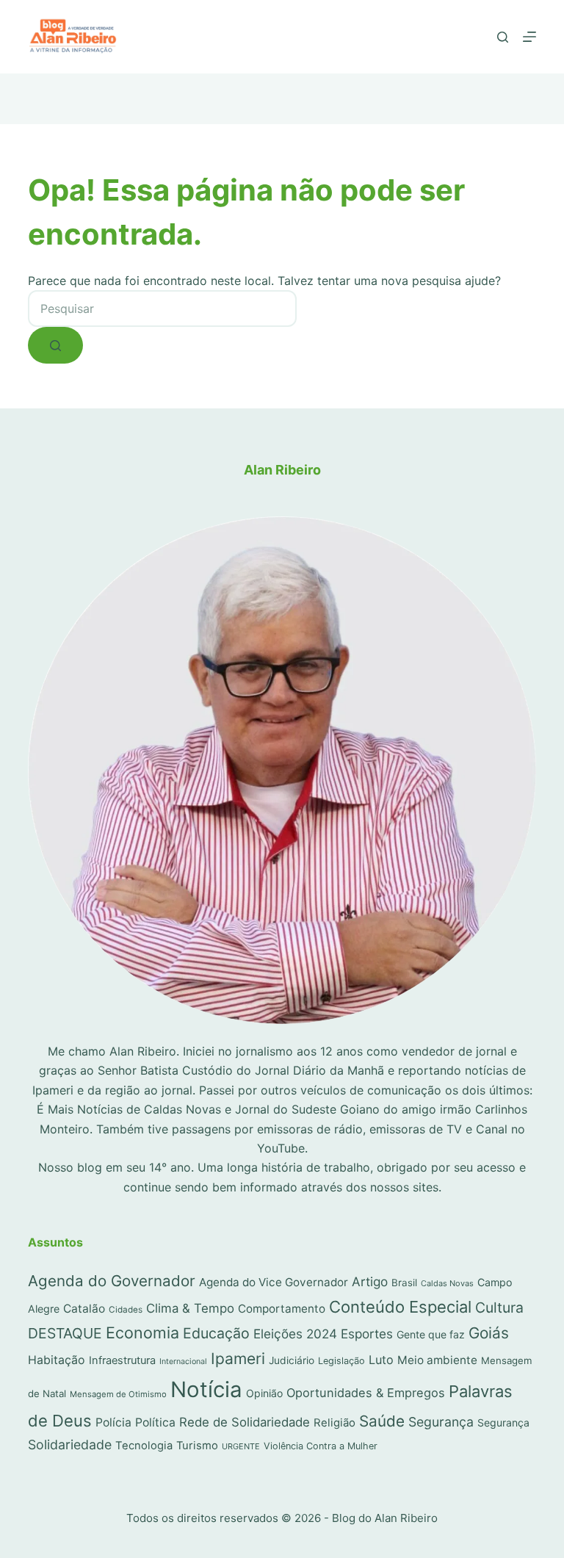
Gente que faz (431, 1334)
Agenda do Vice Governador (273, 1282)
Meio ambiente (437, 1360)
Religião (334, 1422)
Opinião (264, 1393)
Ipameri (238, 1358)
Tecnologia (144, 1445)
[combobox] (162, 308)
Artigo (370, 1281)
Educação (216, 1333)
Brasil (404, 1282)
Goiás (489, 1333)
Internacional (183, 1361)
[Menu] (529, 36)
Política (155, 1422)
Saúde (382, 1421)
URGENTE (241, 1446)
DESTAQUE (65, 1333)
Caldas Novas (447, 1283)
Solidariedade (70, 1444)
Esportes (367, 1333)
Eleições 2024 (295, 1333)
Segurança (441, 1421)
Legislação (341, 1360)
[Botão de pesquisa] (55, 345)
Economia (142, 1332)
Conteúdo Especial (400, 1306)
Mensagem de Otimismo (118, 1394)
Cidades (125, 1310)
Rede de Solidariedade (244, 1422)
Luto (381, 1359)
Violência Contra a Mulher (320, 1445)
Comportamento (281, 1309)
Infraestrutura (122, 1360)
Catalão (84, 1309)
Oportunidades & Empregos (365, 1392)
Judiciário (291, 1360)
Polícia (113, 1422)
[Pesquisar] (502, 37)
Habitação (56, 1360)
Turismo (197, 1445)
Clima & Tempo (190, 1308)
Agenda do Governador (111, 1281)
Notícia (206, 1389)
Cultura (499, 1307)
